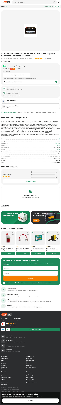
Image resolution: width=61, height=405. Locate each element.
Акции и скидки (30, 360)
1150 (58, 145)
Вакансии (3, 369)
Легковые (4, 374)
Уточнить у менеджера (16, 75)
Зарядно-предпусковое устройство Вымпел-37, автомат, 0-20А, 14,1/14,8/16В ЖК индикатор (37, 249)
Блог (2, 360)
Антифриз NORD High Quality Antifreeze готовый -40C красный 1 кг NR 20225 (7, 249)
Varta (58, 141)
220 (59, 139)
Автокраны (4, 384)
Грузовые (3, 375)
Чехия (58, 149)
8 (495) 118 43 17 (48, 6)
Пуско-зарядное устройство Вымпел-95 (52, 249)
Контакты (3, 363)
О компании (4, 358)
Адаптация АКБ (30, 379)
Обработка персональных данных (10, 389)
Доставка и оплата (30, 362)
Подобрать (30, 278)
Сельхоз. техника (5, 381)
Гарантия (28, 363)
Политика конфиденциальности (9, 387)
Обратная (57, 143)
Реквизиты (4, 367)
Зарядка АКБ (29, 374)
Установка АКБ (30, 375)
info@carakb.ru (18, 318)
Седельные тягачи (6, 377)
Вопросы (14, 167)
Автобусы (3, 379)
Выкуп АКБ (29, 381)
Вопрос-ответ (29, 358)
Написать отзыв (30, 181)
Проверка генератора (31, 382)
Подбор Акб (29, 365)
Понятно (30, 400)
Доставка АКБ (29, 377)
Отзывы (5, 167)
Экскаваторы (4, 382)
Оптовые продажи (31, 367)
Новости (3, 362)
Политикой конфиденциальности (42, 282)
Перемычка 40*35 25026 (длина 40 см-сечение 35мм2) (22, 249)
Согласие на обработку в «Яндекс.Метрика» (12, 391)
